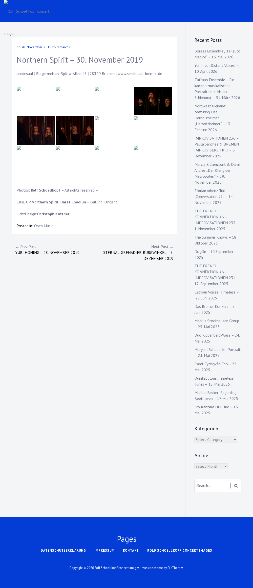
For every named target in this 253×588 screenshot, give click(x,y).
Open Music (43, 225)
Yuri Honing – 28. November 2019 (47, 249)
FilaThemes (176, 568)
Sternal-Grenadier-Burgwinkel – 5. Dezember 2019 (138, 252)
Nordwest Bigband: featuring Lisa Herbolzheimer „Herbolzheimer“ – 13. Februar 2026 (212, 117)
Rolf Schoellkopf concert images (179, 550)
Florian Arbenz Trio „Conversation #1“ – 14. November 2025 (213, 196)
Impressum (104, 550)
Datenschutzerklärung (63, 550)
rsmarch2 (63, 47)
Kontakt (131, 550)
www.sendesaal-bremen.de (140, 73)
